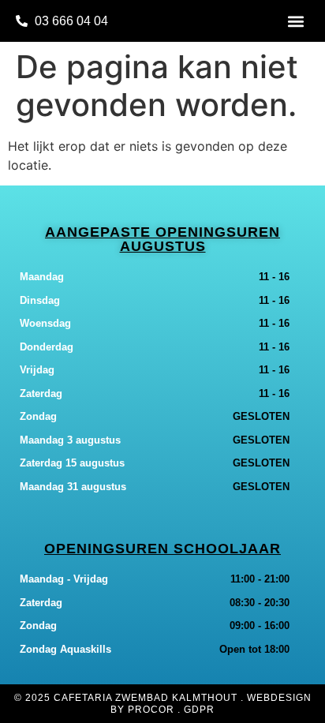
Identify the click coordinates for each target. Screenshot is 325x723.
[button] (296, 21)
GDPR (199, 709)
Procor (151, 709)
